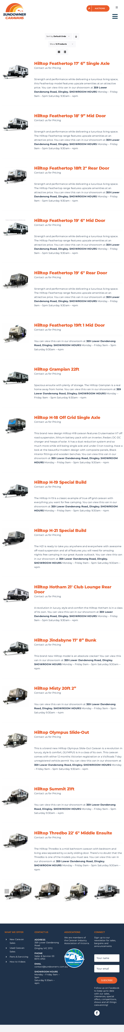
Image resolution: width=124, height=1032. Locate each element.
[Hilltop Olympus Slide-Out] (15, 740)
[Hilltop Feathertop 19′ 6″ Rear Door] (15, 280)
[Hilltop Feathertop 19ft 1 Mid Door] (15, 333)
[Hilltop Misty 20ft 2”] (15, 696)
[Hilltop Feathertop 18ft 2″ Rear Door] (15, 176)
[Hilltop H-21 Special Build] (15, 538)
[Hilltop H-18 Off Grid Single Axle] (15, 425)
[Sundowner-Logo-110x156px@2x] (14, 4)
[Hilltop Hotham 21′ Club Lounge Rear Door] (15, 594)
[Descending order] (76, 36)
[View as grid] (59, 52)
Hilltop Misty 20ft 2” (55, 688)
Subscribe (107, 980)
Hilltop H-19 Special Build (60, 482)
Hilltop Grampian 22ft (56, 369)
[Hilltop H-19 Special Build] (15, 490)
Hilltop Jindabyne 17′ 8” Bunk (65, 640)
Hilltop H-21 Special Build (60, 530)
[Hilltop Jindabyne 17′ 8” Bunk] (15, 648)
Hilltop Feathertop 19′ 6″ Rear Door (70, 272)
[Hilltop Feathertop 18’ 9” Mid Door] (15, 123)
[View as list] (65, 52)
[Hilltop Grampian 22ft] (15, 377)
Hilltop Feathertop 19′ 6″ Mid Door (69, 220)
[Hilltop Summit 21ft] (15, 796)
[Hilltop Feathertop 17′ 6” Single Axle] (15, 71)
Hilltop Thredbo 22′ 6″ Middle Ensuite (73, 832)
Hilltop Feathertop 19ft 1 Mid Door (69, 325)
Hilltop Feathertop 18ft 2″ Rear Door (71, 168)
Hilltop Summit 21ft (54, 788)
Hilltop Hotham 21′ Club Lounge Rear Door (72, 589)
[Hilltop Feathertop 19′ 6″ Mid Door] (15, 228)
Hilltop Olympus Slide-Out (61, 732)
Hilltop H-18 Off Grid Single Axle (67, 417)
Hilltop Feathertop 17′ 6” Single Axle (72, 63)
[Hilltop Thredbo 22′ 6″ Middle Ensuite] (15, 840)
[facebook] (97, 1013)
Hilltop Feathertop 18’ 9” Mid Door (70, 115)
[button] (7, 891)
